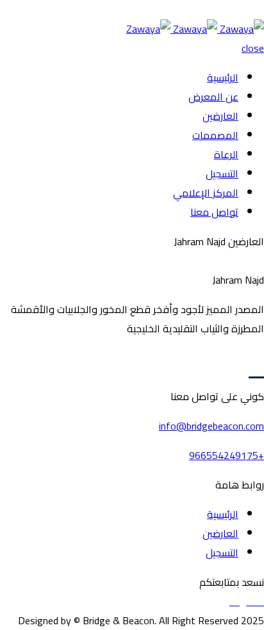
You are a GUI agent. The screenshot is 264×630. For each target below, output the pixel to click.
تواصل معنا (214, 212)
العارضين (220, 115)
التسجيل (222, 173)
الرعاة (226, 154)
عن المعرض (213, 96)
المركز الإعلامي (205, 192)
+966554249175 (226, 455)
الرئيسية (222, 77)
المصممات (215, 135)
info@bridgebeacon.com (211, 425)
